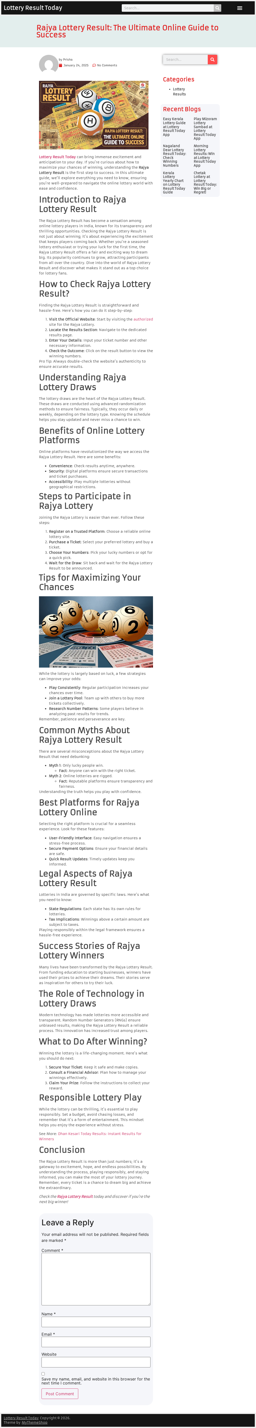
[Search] (217, 8)
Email (48, 1334)
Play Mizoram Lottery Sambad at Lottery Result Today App (205, 129)
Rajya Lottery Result (75, 1196)
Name (49, 1314)
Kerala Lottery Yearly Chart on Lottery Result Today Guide (174, 183)
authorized (143, 319)
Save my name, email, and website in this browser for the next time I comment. (96, 1381)
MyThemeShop (35, 1422)
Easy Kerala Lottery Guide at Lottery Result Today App (174, 127)
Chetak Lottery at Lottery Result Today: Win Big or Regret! (205, 183)
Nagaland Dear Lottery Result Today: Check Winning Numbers (174, 156)
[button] (240, 8)
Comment (52, 1250)
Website (49, 1354)
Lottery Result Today (33, 8)
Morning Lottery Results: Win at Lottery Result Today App (205, 156)
